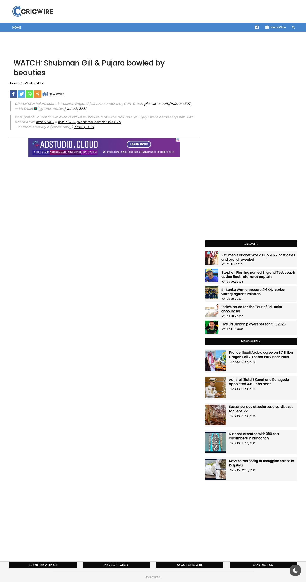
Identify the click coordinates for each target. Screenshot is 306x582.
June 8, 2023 (76, 108)
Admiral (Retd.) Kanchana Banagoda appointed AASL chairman (259, 381)
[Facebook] (13, 94)
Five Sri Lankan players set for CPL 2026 (253, 324)
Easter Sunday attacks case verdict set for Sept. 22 (261, 409)
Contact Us (263, 564)
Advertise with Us (43, 564)
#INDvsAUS (45, 122)
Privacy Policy (116, 564)
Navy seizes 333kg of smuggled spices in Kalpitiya (261, 463)
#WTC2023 (67, 122)
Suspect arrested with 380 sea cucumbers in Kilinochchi (254, 436)
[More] (37, 94)
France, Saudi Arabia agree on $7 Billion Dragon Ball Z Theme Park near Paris (261, 354)
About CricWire (190, 564)
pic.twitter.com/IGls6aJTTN (99, 122)
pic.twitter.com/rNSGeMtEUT (167, 103)
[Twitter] (21, 94)
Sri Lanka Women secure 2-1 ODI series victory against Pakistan (253, 292)
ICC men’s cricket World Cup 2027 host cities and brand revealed (258, 257)
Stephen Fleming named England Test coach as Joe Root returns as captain (258, 274)
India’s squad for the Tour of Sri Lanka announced (251, 309)
